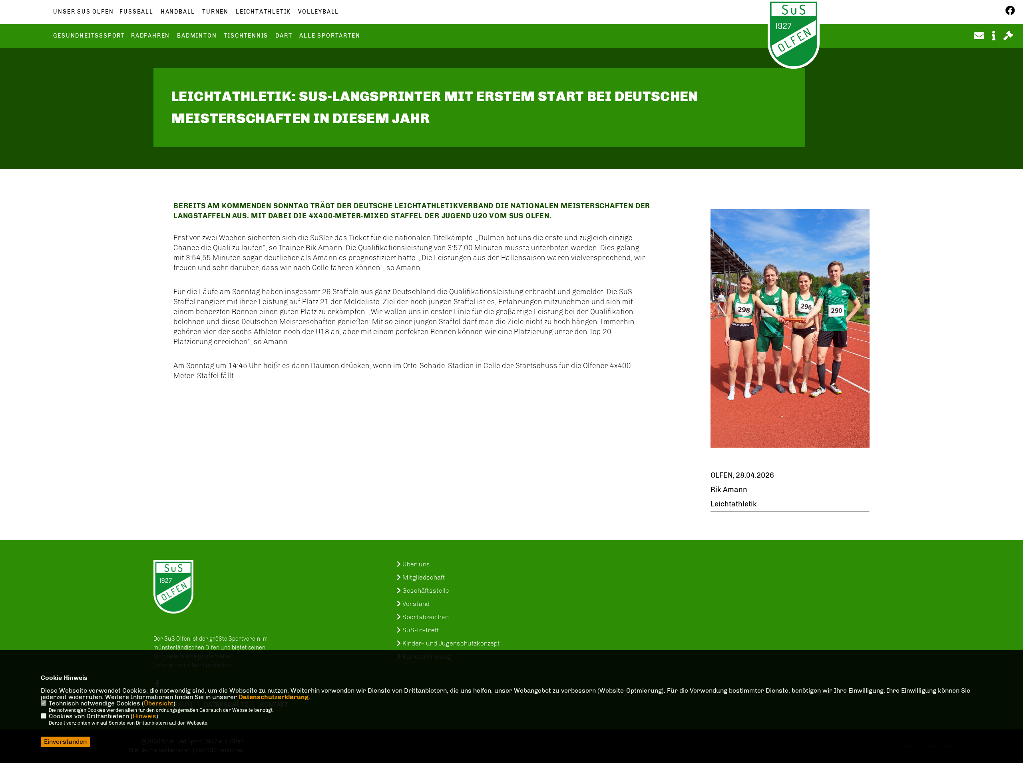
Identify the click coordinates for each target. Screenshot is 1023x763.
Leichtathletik (263, 12)
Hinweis (144, 716)
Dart (283, 36)
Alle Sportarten (329, 36)
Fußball (136, 12)
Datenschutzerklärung (273, 697)
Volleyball (318, 12)
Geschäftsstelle (425, 590)
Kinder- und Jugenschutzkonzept (450, 643)
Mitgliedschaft (423, 577)
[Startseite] (173, 587)
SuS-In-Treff (420, 630)
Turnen (215, 12)
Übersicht (158, 703)
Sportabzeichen (425, 617)
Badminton (197, 36)
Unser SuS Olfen (83, 12)
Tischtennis (246, 36)
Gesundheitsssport (89, 36)
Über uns (415, 564)
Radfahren (150, 36)
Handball (178, 12)
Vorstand (415, 604)
